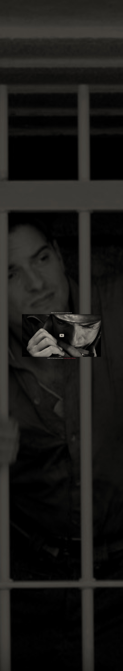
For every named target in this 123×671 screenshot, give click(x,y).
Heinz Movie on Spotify (70, 358)
